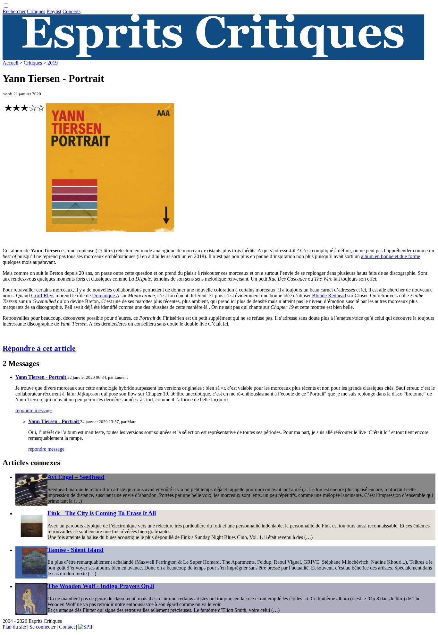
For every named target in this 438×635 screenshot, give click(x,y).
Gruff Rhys (42, 295)
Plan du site (14, 627)
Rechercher (14, 11)
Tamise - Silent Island (75, 549)
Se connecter (42, 627)
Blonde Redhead (329, 295)
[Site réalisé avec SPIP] (86, 627)
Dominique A (105, 295)
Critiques (36, 11)
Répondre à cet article (39, 348)
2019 (52, 62)
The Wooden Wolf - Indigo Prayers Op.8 (100, 586)
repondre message (33, 410)
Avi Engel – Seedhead (76, 477)
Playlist (53, 11)
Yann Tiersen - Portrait (41, 377)
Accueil (10, 62)
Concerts (71, 11)
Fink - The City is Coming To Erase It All (101, 513)
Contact (67, 627)
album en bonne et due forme (390, 256)
